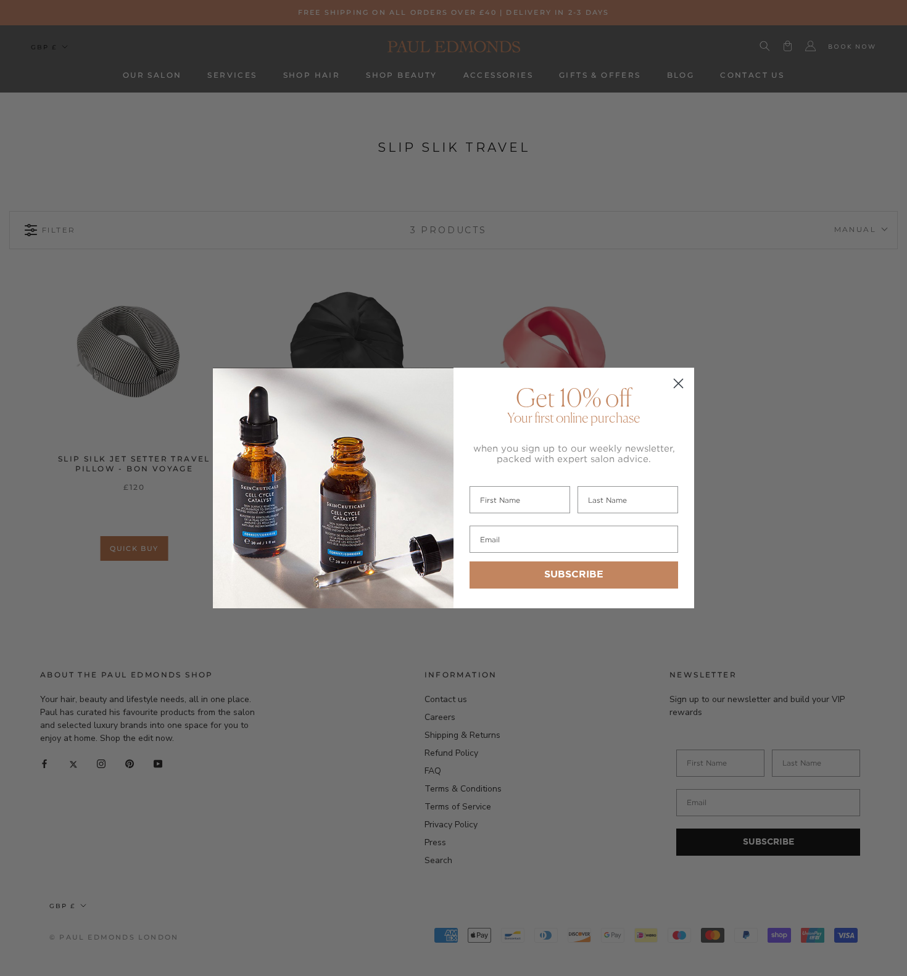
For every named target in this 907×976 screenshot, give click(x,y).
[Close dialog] (678, 383)
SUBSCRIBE (573, 574)
